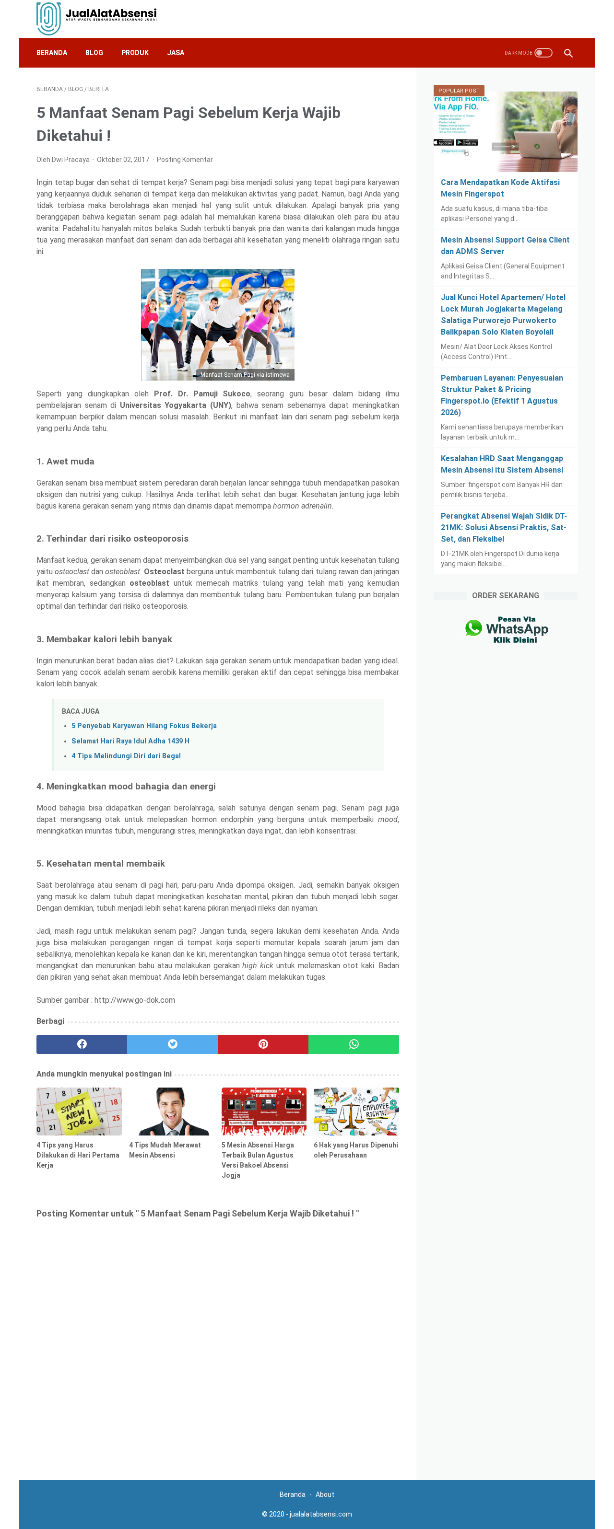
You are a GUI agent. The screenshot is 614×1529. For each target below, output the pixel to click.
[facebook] (81, 1044)
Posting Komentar (185, 159)
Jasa (175, 53)
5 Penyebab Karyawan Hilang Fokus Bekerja (144, 726)
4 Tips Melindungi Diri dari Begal (126, 756)
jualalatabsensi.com (321, 1514)
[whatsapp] (353, 1044)
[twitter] (172, 1044)
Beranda (51, 53)
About (325, 1494)
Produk (135, 53)
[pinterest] (263, 1044)
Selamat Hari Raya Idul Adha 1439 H (130, 741)
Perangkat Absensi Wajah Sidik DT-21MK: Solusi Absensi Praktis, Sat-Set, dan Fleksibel (504, 527)
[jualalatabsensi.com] (102, 19)
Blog (94, 53)
